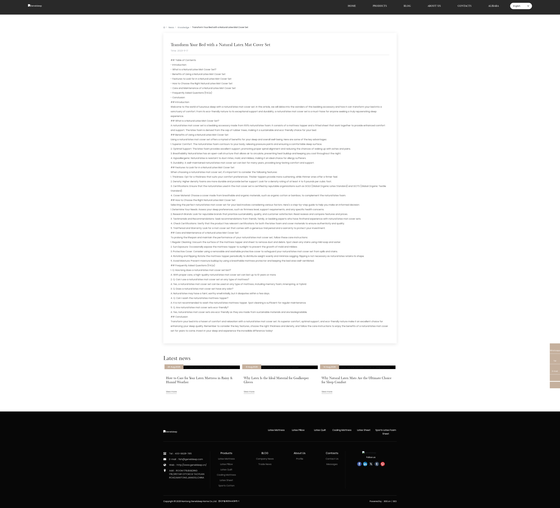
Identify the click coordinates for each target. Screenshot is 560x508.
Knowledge (183, 27)
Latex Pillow (298, 430)
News (171, 27)
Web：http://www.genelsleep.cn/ (187, 465)
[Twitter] (371, 464)
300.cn (387, 501)
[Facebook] (359, 464)
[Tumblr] (377, 464)
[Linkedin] (365, 464)
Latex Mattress (276, 430)
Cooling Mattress (341, 430)
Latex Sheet (363, 430)
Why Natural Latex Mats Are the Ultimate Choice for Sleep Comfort (356, 380)
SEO (395, 501)
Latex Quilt (320, 430)
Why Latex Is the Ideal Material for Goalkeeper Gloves (276, 380)
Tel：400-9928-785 (180, 453)
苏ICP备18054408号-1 (228, 501)
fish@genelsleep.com (190, 459)
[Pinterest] (382, 464)
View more (171, 391)
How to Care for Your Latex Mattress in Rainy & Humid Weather (199, 380)
